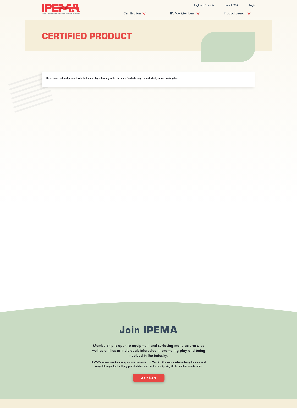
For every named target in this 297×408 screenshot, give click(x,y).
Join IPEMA (231, 5)
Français (209, 5)
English (198, 5)
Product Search (234, 13)
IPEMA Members (182, 13)
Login (252, 5)
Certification (132, 13)
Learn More (148, 377)
